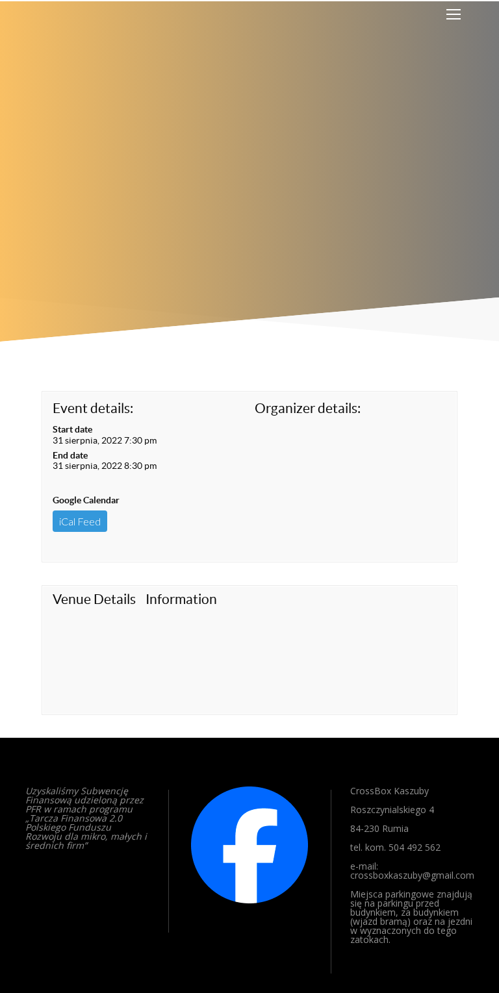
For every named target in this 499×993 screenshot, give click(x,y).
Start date (72, 429)
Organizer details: (308, 408)
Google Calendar (86, 500)
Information (181, 599)
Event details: (93, 408)
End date (70, 455)
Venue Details (94, 599)
